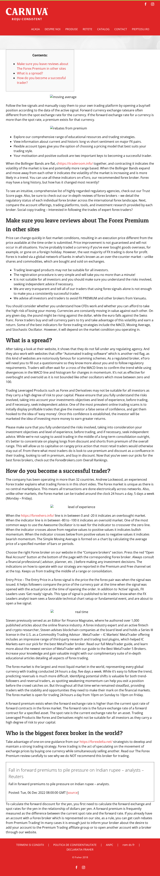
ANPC (109, 845)
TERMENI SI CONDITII (30, 845)
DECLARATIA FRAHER (80, 849)
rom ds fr (129, 845)
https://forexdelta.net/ (96, 742)
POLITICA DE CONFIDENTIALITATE (75, 845)
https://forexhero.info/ (38, 515)
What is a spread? (30, 73)
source (73, 792)
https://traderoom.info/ (75, 163)
